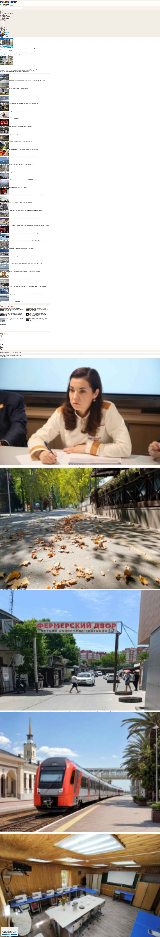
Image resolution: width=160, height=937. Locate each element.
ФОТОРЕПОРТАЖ (3, 29)
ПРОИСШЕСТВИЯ (3, 26)
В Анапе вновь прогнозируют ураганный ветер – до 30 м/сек (11, 202)
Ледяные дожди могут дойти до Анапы (7, 172)
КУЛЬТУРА (2, 19)
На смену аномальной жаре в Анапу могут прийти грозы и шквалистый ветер (14, 149)
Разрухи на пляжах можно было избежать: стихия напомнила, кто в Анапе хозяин (15, 217)
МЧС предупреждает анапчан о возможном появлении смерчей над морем (14, 103)
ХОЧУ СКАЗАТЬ (3, 30)
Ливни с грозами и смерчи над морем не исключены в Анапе (11, 111)
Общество (26, 88)
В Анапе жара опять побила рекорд (6, 118)
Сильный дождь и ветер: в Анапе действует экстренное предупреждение (14, 179)
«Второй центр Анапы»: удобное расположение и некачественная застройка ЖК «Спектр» (17, 70)
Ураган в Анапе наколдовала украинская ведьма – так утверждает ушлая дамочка (15, 233)
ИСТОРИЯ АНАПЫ (3, 15)
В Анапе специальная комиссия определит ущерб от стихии (11, 278)
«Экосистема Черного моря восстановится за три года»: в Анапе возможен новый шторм (17, 263)
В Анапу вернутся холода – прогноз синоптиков (9, 187)
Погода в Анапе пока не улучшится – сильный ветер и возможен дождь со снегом (15, 271)
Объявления (42, 80)
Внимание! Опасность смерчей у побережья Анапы (9, 88)
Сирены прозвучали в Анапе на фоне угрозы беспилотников (74, 711)
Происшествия (41, 195)
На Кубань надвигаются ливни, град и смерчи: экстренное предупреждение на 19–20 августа (18, 80)
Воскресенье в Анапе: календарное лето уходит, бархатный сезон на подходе (14, 589)
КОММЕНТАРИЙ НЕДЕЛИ (5, 16)
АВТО (1, 11)
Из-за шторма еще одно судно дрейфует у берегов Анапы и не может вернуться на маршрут (17, 294)
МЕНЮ (1, 10)
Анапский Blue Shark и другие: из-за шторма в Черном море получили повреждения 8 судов (17, 240)
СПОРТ (1, 28)
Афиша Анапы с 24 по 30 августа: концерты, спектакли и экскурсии (95, 711)
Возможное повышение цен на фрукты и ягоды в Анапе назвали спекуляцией (14, 156)
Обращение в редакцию (44, 225)
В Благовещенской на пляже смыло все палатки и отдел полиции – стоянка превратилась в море (18, 286)
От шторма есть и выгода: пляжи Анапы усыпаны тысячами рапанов (13, 248)
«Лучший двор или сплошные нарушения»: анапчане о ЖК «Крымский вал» (14, 71)
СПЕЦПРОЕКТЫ (3, 27)
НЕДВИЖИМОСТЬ (3, 21)
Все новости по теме (4, 50)
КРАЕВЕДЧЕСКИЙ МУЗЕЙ (5, 18)
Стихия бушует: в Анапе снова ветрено (7, 301)
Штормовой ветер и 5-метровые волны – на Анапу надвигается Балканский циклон (16, 95)
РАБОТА (7, 32)
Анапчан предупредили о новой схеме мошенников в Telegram (53, 711)
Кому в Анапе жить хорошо (5, 55)
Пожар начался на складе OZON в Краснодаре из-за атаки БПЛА (11, 355)
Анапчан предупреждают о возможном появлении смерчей (11, 141)
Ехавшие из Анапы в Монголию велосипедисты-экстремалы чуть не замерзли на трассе (17, 195)
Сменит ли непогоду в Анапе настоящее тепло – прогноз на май (12, 164)
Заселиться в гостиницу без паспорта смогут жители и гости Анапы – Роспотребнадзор (16, 52)
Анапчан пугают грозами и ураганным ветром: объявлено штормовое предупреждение (16, 210)
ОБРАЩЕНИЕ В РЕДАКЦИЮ (5, 22)
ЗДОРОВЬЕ (2, 14)
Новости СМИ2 (3, 324)
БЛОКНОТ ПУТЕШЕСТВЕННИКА (6, 13)
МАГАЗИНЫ (6, 36)
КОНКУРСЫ (2, 17)
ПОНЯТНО (9, 934)
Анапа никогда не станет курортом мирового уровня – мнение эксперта (13, 51)
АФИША (1, 12)
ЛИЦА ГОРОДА (3, 20)
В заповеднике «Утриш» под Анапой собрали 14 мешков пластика (117, 711)
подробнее (10, 334)
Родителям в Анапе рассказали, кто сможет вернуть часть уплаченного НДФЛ (31, 711)
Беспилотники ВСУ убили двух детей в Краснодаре (9, 357)
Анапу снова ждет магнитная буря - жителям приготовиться (11, 126)
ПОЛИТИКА (2, 25)
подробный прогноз (3, 334)
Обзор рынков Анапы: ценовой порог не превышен (9, 711)
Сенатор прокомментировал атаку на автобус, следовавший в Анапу (10, 352)
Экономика (36, 156)
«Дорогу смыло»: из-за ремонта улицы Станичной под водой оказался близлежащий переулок (18, 225)
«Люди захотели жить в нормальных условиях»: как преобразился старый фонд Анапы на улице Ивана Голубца (21, 69)
